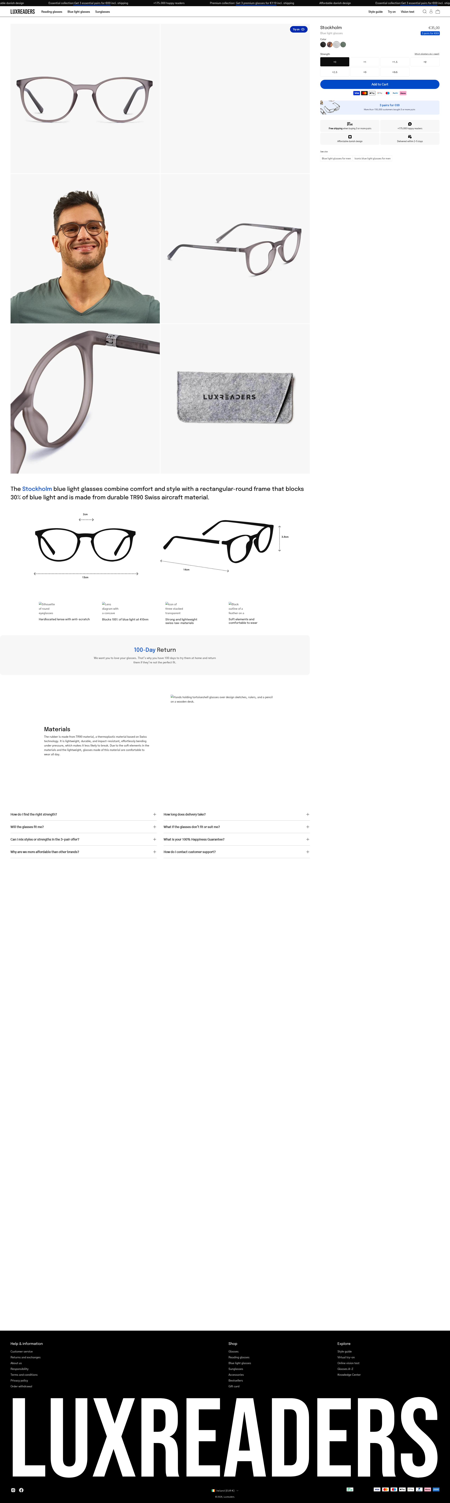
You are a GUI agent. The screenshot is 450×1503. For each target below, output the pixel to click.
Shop (233, 1343)
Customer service (22, 1351)
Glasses (234, 1351)
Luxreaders (229, 1496)
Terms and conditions (24, 1375)
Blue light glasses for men (336, 158)
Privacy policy (19, 1380)
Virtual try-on (346, 1357)
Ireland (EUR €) (225, 1490)
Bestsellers (236, 1380)
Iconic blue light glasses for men (373, 158)
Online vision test (348, 1363)
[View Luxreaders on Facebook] (21, 1490)
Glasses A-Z (345, 1369)
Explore (344, 1343)
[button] (424, 11)
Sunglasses (236, 1369)
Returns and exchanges (26, 1357)
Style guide (345, 1351)
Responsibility (19, 1369)
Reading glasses (239, 1357)
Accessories (236, 1375)
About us (16, 1363)
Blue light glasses (240, 1363)
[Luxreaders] (23, 11)
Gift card (234, 1386)
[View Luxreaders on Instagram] (13, 1490)
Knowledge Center (349, 1375)
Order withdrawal (21, 1386)
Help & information (27, 1343)
